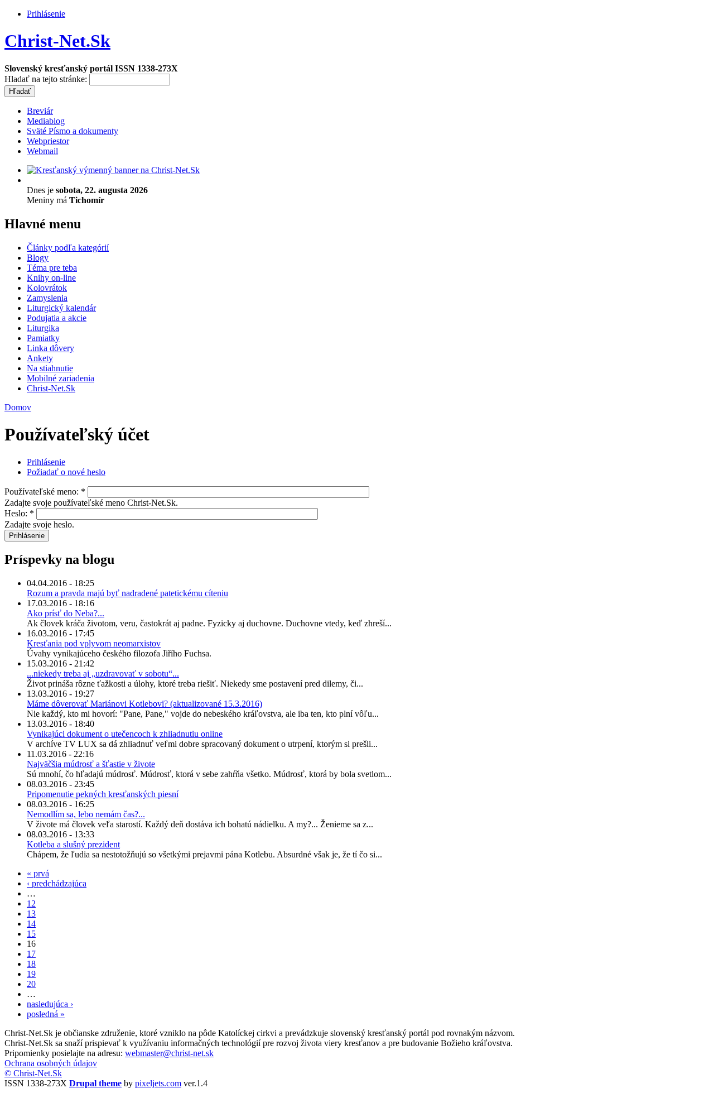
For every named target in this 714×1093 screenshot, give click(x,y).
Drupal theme (95, 1083)
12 (31, 903)
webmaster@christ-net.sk (169, 1053)
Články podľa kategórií (68, 247)
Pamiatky (43, 338)
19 (31, 974)
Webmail (42, 151)
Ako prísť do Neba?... (65, 613)
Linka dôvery (50, 348)
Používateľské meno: (44, 491)
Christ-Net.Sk (57, 41)
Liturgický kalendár (61, 308)
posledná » (46, 1014)
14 (31, 923)
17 (31, 953)
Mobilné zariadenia (60, 378)
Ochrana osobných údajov (50, 1063)
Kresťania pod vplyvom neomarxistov (94, 643)
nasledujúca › (50, 1004)
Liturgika (43, 328)
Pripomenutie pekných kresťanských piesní (102, 794)
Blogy (38, 257)
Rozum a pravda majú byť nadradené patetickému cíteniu (127, 593)
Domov (17, 407)
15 (31, 933)
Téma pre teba (52, 267)
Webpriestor (48, 141)
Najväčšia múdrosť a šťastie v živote (91, 764)
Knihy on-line (51, 277)
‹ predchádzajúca (56, 883)
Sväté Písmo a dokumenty (72, 131)
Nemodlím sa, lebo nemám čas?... (86, 814)
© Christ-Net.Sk (33, 1073)
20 (31, 984)
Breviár (40, 111)
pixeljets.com (158, 1083)
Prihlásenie (46, 13)
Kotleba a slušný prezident (73, 844)
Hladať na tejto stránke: (46, 79)
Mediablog (46, 121)
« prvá (38, 873)
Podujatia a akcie (56, 318)
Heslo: (19, 513)
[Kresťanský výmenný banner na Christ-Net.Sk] (113, 170)
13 (31, 913)
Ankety (40, 358)
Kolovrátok (47, 288)
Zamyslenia (47, 298)
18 (31, 964)
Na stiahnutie (50, 368)
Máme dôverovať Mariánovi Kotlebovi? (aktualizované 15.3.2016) (144, 703)
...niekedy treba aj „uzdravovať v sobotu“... (103, 673)
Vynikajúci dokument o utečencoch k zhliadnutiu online (125, 734)
